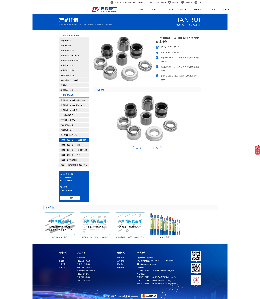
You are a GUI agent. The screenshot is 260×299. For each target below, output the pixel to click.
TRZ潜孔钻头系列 (68, 120)
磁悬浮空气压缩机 (68, 50)
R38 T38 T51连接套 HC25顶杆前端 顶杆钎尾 (75, 164)
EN (200, 2)
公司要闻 (120, 261)
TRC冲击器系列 (67, 115)
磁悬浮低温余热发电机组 (71, 60)
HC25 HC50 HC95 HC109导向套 (74, 150)
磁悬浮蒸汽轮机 (67, 90)
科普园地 (120, 257)
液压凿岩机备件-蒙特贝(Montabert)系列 (75, 100)
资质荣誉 (62, 264)
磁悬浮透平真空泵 (68, 45)
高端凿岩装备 (68, 95)
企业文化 (62, 261)
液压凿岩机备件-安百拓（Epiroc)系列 (75, 105)
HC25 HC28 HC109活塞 (70, 145)
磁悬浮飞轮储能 (67, 65)
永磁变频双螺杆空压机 (70, 80)
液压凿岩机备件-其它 (69, 110)
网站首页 (73, 24)
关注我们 (175, 2)
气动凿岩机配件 (67, 130)
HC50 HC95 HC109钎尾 (70, 155)
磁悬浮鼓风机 (66, 40)
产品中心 (82, 24)
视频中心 (120, 267)
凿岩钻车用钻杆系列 (69, 135)
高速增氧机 (65, 85)
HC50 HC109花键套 (69, 159)
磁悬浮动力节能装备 (95, 24)
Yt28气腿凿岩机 (67, 125)
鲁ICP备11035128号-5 (110, 296)
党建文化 (62, 267)
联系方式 (189, 2)
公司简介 (62, 257)
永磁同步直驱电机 (68, 75)
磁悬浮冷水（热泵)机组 (70, 55)
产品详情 (109, 24)
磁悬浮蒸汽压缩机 (68, 70)
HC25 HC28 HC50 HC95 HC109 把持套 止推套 (75, 140)
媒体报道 (120, 264)
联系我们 (70, 198)
